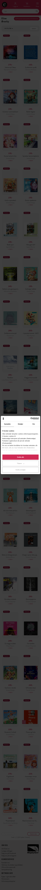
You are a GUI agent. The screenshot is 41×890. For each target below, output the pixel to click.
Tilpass (19, 463)
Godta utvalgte (20, 469)
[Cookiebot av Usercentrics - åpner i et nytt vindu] (30, 418)
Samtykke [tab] (7, 424)
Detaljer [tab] (20, 424)
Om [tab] (33, 424)
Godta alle (20, 457)
